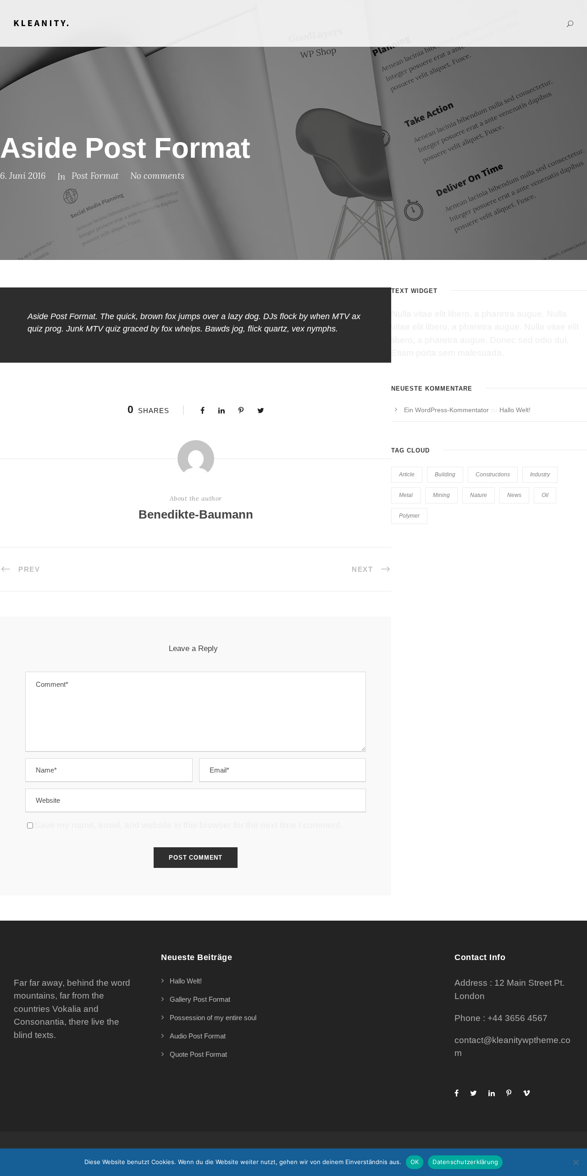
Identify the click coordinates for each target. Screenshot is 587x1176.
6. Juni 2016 (23, 175)
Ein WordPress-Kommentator (446, 410)
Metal (406, 495)
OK (414, 1161)
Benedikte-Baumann (195, 514)
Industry (540, 474)
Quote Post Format (198, 1054)
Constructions (493, 474)
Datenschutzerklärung (465, 1161)
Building (445, 474)
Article (407, 474)
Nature (478, 495)
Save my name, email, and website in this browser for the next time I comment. (188, 825)
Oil (545, 495)
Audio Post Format (198, 1036)
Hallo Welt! (515, 410)
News (514, 495)
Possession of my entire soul (213, 1017)
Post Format (95, 175)
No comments (157, 175)
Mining (441, 495)
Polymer (409, 516)
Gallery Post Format (200, 999)
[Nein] (575, 1162)
